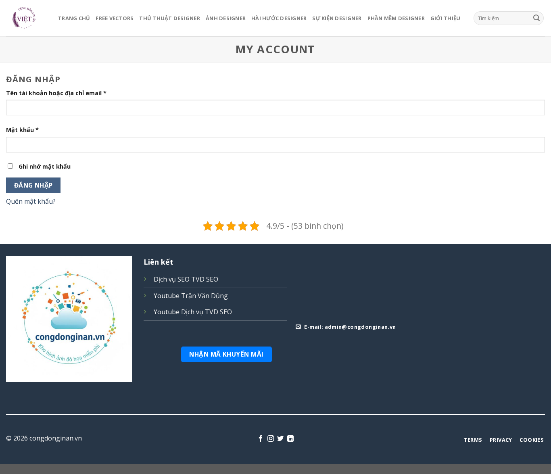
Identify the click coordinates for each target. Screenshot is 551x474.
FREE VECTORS (115, 18)
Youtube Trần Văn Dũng (191, 295)
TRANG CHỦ (74, 18)
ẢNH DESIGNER (226, 18)
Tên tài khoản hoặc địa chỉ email (56, 93)
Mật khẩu (22, 130)
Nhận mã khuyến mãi (226, 354)
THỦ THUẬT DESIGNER (169, 18)
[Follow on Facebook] (260, 439)
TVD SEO (204, 279)
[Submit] (536, 18)
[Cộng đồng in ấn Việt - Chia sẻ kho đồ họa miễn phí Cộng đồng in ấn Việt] (26, 18)
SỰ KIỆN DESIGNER (336, 18)
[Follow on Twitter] (280, 439)
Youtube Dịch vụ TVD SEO (193, 311)
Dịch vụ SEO (172, 279)
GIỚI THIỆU (445, 18)
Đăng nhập (33, 185)
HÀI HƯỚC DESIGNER (279, 18)
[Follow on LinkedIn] (290, 439)
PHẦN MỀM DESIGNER (396, 18)
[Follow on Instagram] (270, 439)
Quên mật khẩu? (31, 201)
